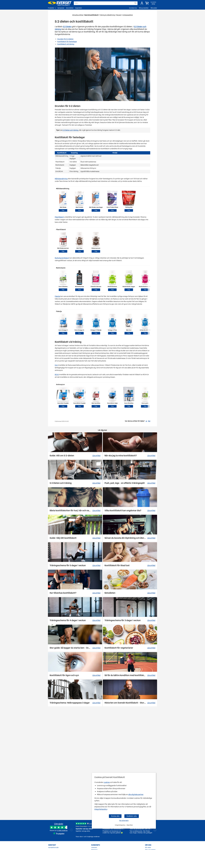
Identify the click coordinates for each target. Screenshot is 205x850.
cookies (107, 782)
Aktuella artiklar (77, 15)
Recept (118, 15)
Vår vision (148, 848)
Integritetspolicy (100, 809)
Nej (149, 421)
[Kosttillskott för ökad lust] (130, 555)
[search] (106, 3)
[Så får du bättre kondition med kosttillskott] (130, 665)
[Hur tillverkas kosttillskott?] (75, 583)
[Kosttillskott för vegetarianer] (130, 638)
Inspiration (78, 8)
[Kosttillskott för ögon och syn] (75, 665)
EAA (56, 365)
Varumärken (69, 8)
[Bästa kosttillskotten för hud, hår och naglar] (75, 500)
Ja (146, 421)
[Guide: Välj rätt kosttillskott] (75, 528)
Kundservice (133, 8)
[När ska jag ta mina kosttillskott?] (130, 445)
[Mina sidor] (142, 3)
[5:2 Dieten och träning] (75, 473)
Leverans (94, 848)
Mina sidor (154, 8)
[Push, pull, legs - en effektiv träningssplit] (130, 473)
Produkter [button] (51, 8)
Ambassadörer (127, 15)
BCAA (57, 374)
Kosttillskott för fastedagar (67, 41)
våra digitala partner (136, 794)
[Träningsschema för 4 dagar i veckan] (75, 610)
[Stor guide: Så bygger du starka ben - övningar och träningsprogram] (75, 638)
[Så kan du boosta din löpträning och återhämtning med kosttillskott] (130, 528)
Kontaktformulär (53, 848)
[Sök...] (135, 3)
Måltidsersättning (61, 179)
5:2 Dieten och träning (70, 130)
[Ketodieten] (130, 583)
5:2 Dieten (67, 26)
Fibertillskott (59, 217)
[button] (151, 3)
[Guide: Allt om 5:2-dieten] (75, 445)
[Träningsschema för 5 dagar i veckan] (75, 555)
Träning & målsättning (107, 15)
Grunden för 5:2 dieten (65, 39)
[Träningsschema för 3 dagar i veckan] (130, 610)
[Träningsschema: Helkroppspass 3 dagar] (75, 693)
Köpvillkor (130, 825)
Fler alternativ (124, 820)
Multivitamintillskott (62, 258)
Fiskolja (57, 296)
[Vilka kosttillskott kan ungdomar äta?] (130, 500)
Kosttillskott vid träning (65, 44)
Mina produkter (144, 8)
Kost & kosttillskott (91, 15)
